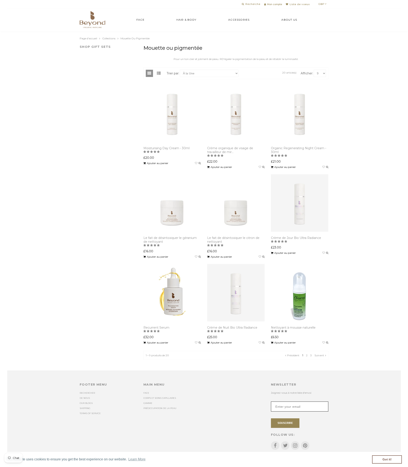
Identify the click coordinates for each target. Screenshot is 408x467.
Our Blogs (86, 403)
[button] (151, 151)
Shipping (85, 408)
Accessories (238, 19)
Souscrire (285, 423)
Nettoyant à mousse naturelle (293, 327)
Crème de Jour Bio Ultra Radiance (296, 238)
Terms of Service (90, 413)
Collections (108, 38)
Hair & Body (186, 19)
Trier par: (173, 73)
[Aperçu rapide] (199, 163)
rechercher (87, 393)
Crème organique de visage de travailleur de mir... (230, 150)
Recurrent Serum (156, 327)
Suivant (319, 355)
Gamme (147, 403)
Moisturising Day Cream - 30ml (166, 148)
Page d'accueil (88, 38)
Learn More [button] (137, 459)
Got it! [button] (387, 459)
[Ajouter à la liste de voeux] (196, 163)
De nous (85, 398)
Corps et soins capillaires (159, 398)
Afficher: (307, 73)
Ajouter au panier (157, 163)
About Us (289, 19)
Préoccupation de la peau (159, 408)
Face (140, 19)
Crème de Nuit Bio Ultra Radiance (232, 327)
